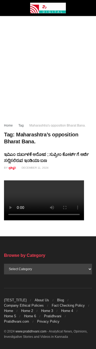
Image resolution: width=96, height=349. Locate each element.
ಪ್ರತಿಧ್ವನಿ (12, 167)
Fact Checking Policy (68, 305)
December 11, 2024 (35, 167)
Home (8, 125)
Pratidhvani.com (16, 321)
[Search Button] (89, 8)
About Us (42, 300)
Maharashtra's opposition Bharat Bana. (57, 125)
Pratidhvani (52, 316)
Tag (21, 125)
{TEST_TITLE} (15, 300)
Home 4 (67, 311)
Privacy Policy (48, 321)
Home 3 (47, 311)
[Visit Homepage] (48, 8)
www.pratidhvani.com (30, 331)
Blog (60, 300)
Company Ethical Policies (24, 305)
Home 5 (10, 316)
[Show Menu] (6, 8)
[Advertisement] (48, 67)
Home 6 (30, 316)
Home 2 (27, 311)
